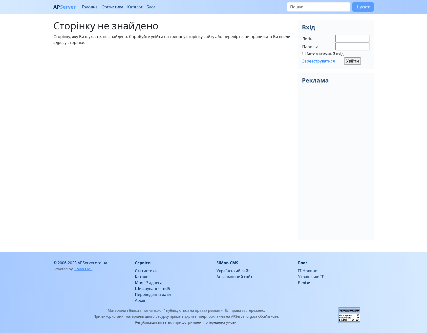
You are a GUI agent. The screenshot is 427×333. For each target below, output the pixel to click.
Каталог (135, 7)
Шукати (363, 7)
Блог (151, 7)
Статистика (112, 7)
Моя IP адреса (148, 282)
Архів (140, 300)
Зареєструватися (318, 61)
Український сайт (233, 270)
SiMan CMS (83, 269)
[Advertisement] (172, 84)
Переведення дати (153, 294)
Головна (90, 7)
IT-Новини (308, 270)
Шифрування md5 (152, 288)
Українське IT (311, 276)
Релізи (304, 282)
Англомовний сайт (234, 276)
